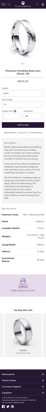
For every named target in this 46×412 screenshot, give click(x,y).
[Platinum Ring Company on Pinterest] (12, 406)
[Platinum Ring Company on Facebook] (3, 406)
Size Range (7, 100)
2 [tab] (24, 63)
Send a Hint (23, 133)
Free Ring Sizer (36, 133)
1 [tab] (22, 63)
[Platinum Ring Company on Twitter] (7, 406)
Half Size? (28, 111)
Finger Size (7, 111)
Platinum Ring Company (18, 398)
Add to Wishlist (10, 133)
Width (5, 88)
